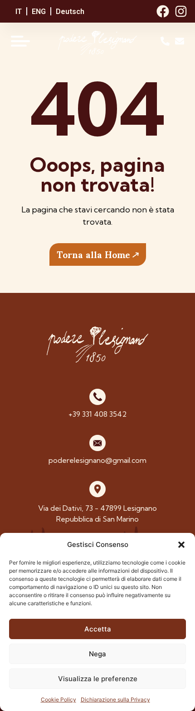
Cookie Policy (58, 699)
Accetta (97, 629)
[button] (181, 544)
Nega (97, 654)
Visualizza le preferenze (97, 678)
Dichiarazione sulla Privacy (115, 699)
